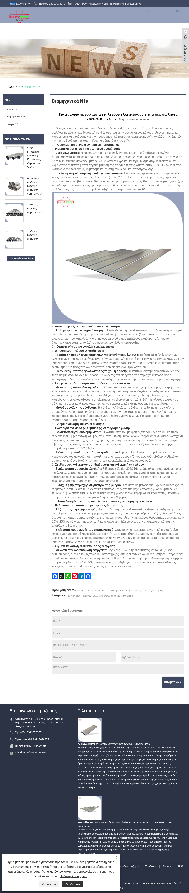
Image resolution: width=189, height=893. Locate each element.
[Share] (88, 576)
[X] (61, 576)
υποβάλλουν (173, 682)
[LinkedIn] (81, 576)
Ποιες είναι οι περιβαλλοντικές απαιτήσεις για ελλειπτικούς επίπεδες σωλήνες (118, 590)
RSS (180, 866)
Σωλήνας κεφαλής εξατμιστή (32, 234)
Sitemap (167, 866)
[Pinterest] (75, 576)
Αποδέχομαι (73, 883)
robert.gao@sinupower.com (125, 3)
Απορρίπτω (49, 883)
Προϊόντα (65, 31)
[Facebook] (55, 576)
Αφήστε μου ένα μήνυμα (133, 119)
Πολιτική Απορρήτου (73, 876)
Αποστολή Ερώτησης (124, 31)
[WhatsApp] (68, 576)
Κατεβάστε (96, 31)
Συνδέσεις (151, 866)
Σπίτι (22, 31)
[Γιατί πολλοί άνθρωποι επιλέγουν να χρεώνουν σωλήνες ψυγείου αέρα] (90, 729)
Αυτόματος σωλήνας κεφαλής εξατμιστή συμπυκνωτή (34, 186)
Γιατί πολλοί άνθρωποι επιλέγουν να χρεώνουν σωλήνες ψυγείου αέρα (109, 743)
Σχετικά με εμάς (42, 31)
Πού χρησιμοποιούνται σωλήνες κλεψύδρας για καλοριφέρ (99, 595)
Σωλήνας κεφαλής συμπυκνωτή (34, 208)
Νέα (80, 31)
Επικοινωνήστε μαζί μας (160, 31)
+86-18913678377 (31, 732)
